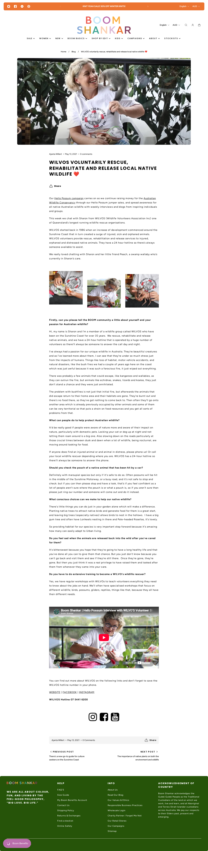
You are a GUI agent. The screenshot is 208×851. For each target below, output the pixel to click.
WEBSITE (54, 692)
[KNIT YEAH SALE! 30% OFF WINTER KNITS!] (104, 6)
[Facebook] (15, 6)
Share (57, 186)
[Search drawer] (186, 25)
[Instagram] (8, 6)
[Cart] (199, 25)
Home (63, 51)
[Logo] (104, 25)
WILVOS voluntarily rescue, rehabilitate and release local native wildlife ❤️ (114, 51)
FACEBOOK (70, 692)
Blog (74, 51)
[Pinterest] (28, 6)
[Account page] (192, 25)
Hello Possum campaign (69, 198)
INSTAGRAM (86, 692)
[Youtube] (22, 6)
